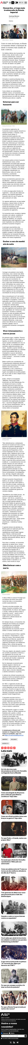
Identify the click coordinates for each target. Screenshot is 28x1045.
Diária (12, 1033)
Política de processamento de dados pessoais (13, 1019)
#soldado (14, 739)
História (11, 21)
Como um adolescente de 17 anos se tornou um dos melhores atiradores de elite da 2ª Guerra (14, 871)
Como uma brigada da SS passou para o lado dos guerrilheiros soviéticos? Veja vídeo (12, 794)
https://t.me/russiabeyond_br (14, 735)
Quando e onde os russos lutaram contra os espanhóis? (13, 917)
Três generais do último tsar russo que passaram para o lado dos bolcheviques (13, 894)
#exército (5, 743)
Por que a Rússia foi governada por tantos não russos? (13, 1008)
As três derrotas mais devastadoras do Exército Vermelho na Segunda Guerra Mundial (14, 771)
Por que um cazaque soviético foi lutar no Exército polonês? (13, 986)
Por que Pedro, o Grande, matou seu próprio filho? (14, 839)
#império (4, 739)
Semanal (5, 1033)
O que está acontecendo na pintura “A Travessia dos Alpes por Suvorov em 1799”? (13, 963)
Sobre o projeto (5, 1017)
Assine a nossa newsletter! (9, 1025)
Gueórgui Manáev (14, 16)
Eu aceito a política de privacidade (10, 1038)
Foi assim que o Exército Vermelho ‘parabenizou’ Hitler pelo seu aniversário (13, 862)
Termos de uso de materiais (8, 1020)
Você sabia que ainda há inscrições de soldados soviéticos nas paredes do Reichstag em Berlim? (14, 940)
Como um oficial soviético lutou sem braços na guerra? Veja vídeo (14, 817)
